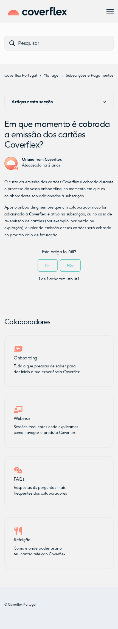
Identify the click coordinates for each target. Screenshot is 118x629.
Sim (47, 265)
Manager (51, 75)
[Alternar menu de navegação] (110, 11)
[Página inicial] (37, 11)
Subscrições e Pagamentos (89, 75)
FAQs (19, 479)
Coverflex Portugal (20, 75)
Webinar (22, 418)
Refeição (22, 539)
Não (70, 265)
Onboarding (25, 358)
